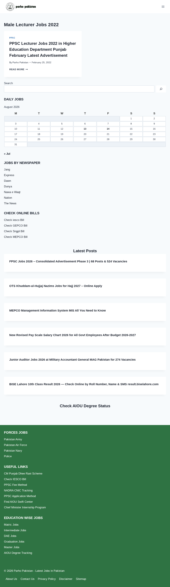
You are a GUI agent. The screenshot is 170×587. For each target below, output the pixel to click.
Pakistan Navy (13, 450)
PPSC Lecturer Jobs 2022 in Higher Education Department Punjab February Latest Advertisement (42, 49)
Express (9, 175)
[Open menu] (163, 6)
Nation (8, 197)
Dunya (8, 186)
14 (108, 129)
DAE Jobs (10, 536)
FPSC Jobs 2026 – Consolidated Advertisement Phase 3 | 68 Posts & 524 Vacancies (68, 261)
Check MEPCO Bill (16, 236)
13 (85, 129)
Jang (7, 169)
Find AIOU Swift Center (18, 501)
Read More (18, 69)
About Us (11, 579)
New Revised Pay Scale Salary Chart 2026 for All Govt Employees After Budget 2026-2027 (72, 335)
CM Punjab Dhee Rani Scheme (23, 473)
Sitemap (81, 579)
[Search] (161, 89)
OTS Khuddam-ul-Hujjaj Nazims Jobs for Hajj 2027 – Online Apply (55, 286)
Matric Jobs (11, 524)
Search (8, 83)
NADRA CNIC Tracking (18, 490)
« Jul (7, 153)
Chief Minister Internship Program (25, 507)
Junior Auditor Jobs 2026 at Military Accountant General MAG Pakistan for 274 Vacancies (72, 359)
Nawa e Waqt (12, 192)
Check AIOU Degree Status (85, 406)
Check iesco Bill (14, 220)
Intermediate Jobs (15, 530)
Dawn (7, 180)
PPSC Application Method (20, 496)
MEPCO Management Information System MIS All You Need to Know (57, 310)
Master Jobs (11, 547)
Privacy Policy (47, 579)
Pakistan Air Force (15, 445)
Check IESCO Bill (15, 479)
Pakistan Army (13, 439)
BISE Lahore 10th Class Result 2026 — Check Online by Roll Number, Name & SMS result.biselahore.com (84, 384)
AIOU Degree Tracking (18, 552)
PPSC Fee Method (15, 484)
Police (8, 456)
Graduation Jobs (14, 541)
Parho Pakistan (20, 62)
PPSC (12, 38)
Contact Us (28, 579)
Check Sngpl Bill (14, 231)
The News (10, 203)
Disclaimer (65, 579)
